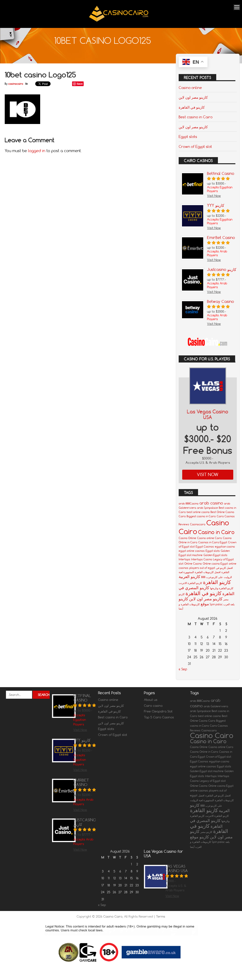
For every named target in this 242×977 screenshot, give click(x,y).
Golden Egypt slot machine (207, 771)
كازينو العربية (189, 576)
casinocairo (15, 83)
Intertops (184, 559)
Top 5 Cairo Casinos (159, 717)
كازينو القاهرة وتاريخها (221, 588)
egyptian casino (225, 546)
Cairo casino (153, 705)
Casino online (190, 87)
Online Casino (193, 563)
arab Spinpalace (207, 507)
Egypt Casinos (205, 546)
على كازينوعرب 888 (212, 577)
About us (150, 700)
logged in (36, 150)
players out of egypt (202, 568)
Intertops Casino (201, 559)
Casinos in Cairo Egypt (212, 542)
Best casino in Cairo (195, 117)
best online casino (198, 512)
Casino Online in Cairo (204, 751)
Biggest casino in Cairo (201, 516)
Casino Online (187, 538)
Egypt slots (188, 136)
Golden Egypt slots (215, 555)
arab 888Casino (189, 503)
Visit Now (207, 474)
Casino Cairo (211, 735)
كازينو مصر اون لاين (193, 97)
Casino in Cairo (216, 532)
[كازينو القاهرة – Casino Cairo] (118, 21)
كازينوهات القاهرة (190, 604)
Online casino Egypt (215, 563)
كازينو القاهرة (217, 582)
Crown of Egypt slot (195, 146)
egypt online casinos (192, 551)
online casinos (199, 790)
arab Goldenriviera (216, 706)
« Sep (183, 669)
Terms (160, 916)
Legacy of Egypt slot (213, 780)
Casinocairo (197, 524)
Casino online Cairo (209, 538)
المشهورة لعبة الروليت (202, 800)
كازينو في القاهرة (192, 107)
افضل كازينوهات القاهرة (207, 572)
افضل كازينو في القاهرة (218, 795)
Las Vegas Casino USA (207, 414)
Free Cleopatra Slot (158, 711)
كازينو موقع (199, 836)
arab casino (211, 502)
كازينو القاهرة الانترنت (190, 583)
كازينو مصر (206, 832)
